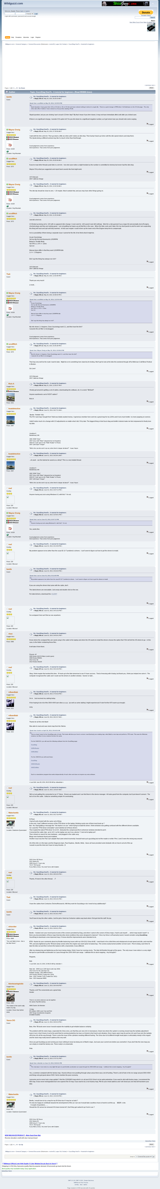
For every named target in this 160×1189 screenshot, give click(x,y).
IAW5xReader (35, 748)
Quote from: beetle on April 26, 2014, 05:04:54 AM (45, 730)
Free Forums (84, 1182)
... (15, 88)
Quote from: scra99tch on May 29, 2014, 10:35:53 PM (46, 103)
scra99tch (12, 159)
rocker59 (52, 44)
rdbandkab (13, 692)
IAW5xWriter (34, 751)
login (21, 11)
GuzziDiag (34, 744)
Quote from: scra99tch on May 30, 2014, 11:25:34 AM (46, 299)
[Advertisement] (80, 65)
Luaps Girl (58, 44)
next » (153, 85)
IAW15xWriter (35, 767)
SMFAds (76, 1182)
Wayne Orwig (14, 130)
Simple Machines (89, 1180)
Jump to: (132, 1156)
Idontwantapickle (15, 984)
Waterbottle (13, 813)
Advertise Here (150, 1141)
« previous (148, 85)
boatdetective (14, 408)
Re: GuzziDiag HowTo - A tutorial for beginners (50, 96)
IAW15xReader (35, 764)
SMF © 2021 (79, 1180)
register (27, 11)
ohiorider (12, 926)
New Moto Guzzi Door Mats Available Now (142, 22)
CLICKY (54, 594)
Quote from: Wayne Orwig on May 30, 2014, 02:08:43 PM (47, 350)
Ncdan (64, 44)
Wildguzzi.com (13, 3)
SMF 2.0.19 (71, 1180)
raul (10, 488)
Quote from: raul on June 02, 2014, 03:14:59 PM (44, 575)
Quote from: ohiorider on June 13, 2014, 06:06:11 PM (46, 1063)
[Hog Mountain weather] (7, 152)
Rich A (11, 384)
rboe (10, 634)
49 (17, 88)
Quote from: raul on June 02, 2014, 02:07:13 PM (44, 519)
